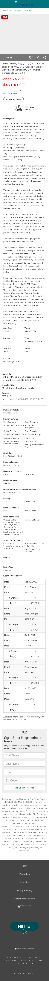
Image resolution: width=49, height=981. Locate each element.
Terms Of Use (13, 957)
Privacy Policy (32, 957)
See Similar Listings (13, 99)
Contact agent (9, 57)
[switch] (30, 57)
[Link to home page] (24, 4)
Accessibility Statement (20, 960)
